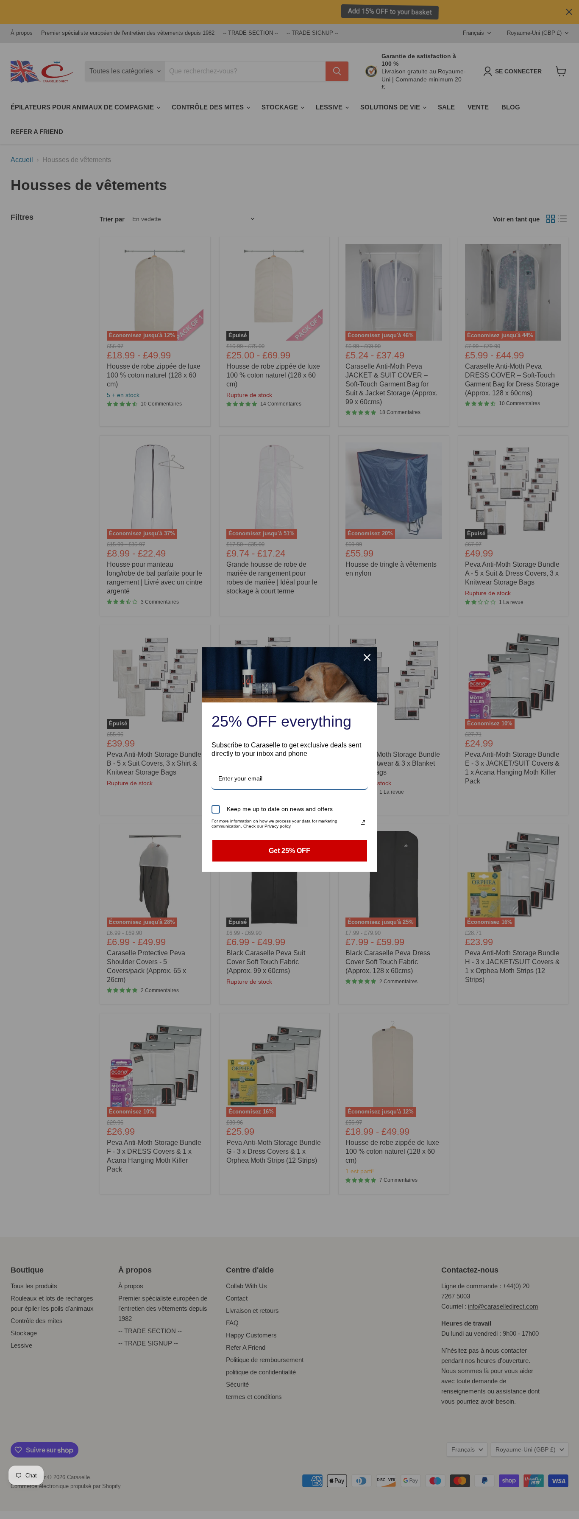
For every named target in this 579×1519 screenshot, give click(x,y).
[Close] (367, 657)
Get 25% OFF (289, 850)
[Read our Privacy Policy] (363, 822)
